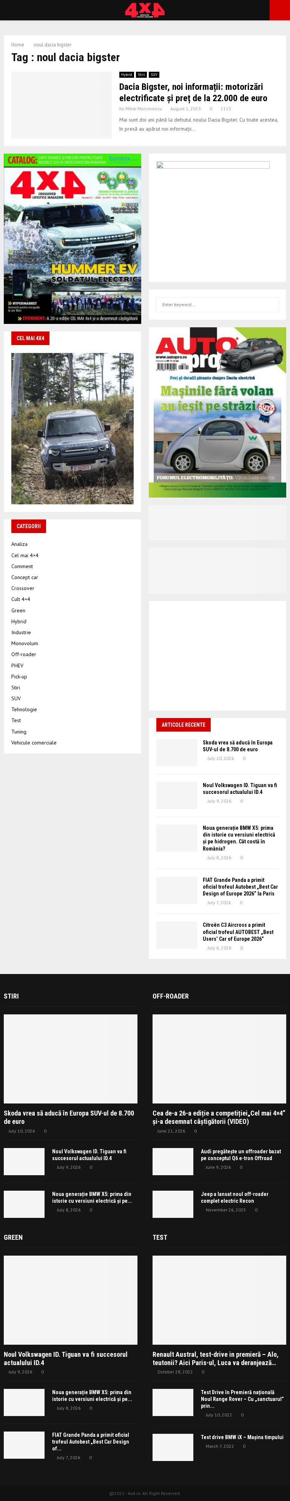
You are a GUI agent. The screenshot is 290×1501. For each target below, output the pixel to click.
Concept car (24, 577)
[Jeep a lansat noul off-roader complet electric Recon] (173, 1204)
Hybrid (126, 74)
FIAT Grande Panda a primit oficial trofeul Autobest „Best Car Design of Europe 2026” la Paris (240, 887)
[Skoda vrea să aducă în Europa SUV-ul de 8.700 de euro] (176, 752)
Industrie (21, 632)
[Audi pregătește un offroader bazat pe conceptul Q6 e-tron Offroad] (173, 1161)
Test (16, 720)
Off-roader (23, 654)
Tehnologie (24, 709)
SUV (154, 74)
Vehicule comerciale (34, 742)
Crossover (22, 588)
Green (18, 610)
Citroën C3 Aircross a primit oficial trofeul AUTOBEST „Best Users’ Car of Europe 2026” (238, 932)
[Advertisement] (217, 656)
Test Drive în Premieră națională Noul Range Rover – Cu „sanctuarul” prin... (242, 1399)
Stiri (141, 74)
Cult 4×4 (20, 599)
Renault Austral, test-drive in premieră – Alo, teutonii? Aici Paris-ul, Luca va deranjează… (216, 1358)
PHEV (17, 665)
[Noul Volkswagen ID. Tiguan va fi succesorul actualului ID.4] (176, 795)
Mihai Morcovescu (143, 108)
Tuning (18, 731)
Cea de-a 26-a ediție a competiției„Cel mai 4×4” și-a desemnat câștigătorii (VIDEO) (219, 1117)
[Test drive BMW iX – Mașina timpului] (173, 1447)
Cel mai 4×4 (25, 555)
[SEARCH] (271, 304)
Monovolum (24, 643)
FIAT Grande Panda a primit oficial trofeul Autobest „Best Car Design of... (90, 1442)
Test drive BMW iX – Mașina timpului (242, 1437)
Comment (22, 566)
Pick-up (19, 676)
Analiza (19, 544)
